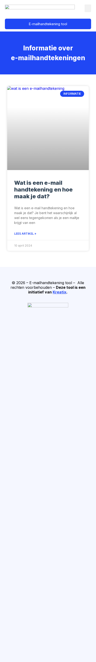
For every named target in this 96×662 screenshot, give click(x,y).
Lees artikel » (25, 233)
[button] (88, 8)
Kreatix (59, 292)
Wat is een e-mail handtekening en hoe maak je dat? (43, 189)
